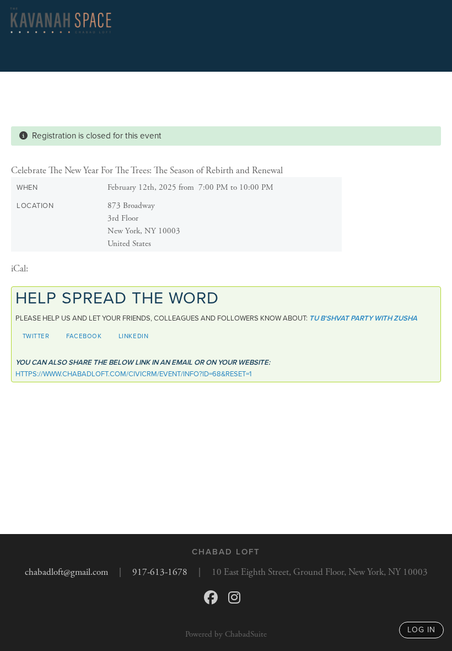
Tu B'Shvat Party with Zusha (363, 318)
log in (421, 629)
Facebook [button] (84, 336)
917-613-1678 (159, 572)
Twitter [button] (36, 336)
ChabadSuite (246, 634)
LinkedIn (134, 336)
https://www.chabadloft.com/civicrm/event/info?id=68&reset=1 (133, 374)
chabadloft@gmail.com (66, 572)
